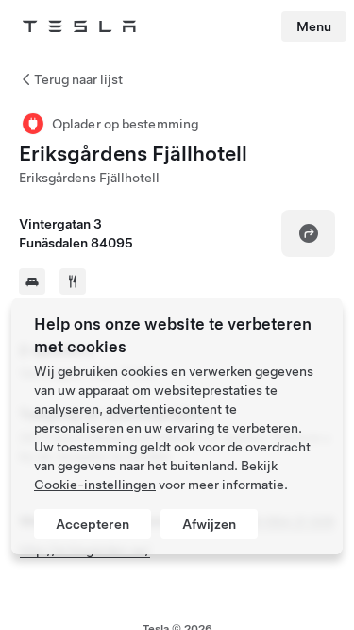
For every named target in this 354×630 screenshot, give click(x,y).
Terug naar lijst (78, 79)
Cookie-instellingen (95, 484)
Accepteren (92, 524)
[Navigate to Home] (79, 26)
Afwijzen (209, 524)
